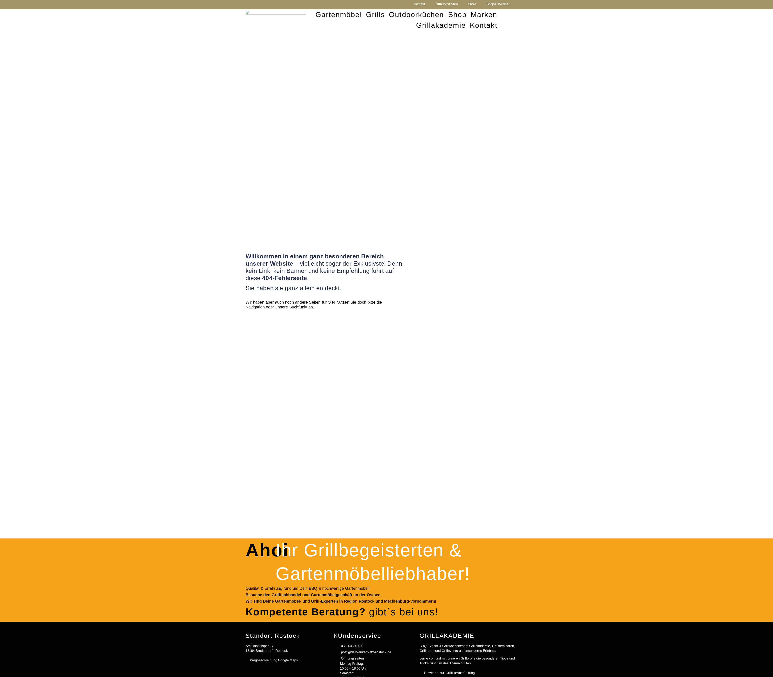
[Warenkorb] (522, 19)
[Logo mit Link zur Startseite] (276, 19)
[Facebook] (515, 4)
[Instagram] (524, 4)
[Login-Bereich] (507, 18)
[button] (338, 14)
